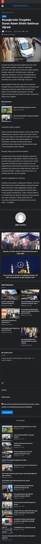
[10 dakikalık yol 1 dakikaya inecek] (7, 530)
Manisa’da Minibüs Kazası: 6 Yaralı (24, 107)
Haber (12, 12)
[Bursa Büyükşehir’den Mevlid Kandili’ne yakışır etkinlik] (30, 332)
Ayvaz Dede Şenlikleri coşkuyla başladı (26, 116)
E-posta (4, 390)
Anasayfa (6, 12)
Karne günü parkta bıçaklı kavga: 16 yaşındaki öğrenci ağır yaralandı (30, 311)
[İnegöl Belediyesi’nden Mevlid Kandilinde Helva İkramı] (7, 488)
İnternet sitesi (6, 397)
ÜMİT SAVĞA (8, 31)
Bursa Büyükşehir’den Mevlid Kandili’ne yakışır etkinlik (29, 341)
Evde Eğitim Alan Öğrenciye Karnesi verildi (16, 480)
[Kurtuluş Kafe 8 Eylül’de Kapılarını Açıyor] (7, 505)
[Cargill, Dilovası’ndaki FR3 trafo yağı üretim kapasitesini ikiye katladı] (7, 513)
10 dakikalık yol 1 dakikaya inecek (24, 527)
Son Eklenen (20, 420)
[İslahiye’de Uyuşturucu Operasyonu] (11, 313)
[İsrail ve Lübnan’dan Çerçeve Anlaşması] (11, 295)
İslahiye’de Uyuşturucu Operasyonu (25, 465)
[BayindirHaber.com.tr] (20, 6)
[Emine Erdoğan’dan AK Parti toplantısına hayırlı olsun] (30, 295)
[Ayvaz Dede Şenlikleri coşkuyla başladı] (7, 118)
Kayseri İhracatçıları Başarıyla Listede (14, 460)
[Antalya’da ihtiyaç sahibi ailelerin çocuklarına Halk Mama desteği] (7, 521)
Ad (3, 383)
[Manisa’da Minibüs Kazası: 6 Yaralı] (7, 109)
